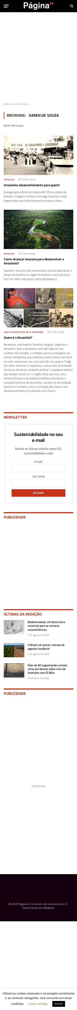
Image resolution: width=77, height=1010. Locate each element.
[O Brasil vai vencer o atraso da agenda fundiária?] (14, 650)
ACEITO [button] (59, 1003)
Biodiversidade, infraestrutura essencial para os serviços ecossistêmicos (46, 625)
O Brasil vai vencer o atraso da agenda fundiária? (46, 647)
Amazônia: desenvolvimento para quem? (32, 185)
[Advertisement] (38, 57)
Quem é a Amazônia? (18, 338)
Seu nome (39, 476)
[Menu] (6, 6)
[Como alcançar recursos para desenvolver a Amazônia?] (38, 229)
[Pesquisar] (71, 6)
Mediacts (49, 907)
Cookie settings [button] (38, 1004)
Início (6, 104)
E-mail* (38, 462)
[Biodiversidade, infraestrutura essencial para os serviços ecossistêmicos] (14, 627)
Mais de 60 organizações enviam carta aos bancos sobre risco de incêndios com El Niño (47, 669)
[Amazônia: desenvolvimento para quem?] (38, 155)
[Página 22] (38, 6)
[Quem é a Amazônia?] (38, 307)
